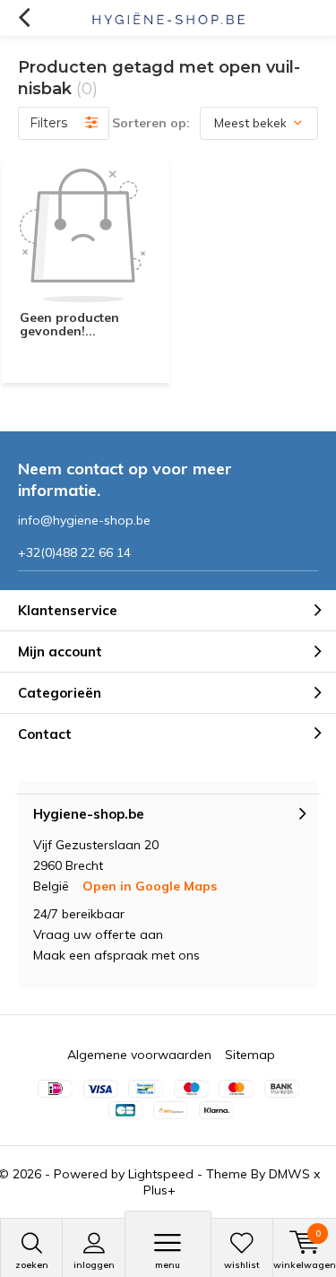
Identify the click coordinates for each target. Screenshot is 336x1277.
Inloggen (94, 1265)
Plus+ (159, 1190)
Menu (167, 1265)
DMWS (289, 1174)
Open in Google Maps (149, 886)
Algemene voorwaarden (139, 1055)
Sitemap (250, 1055)
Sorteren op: (151, 123)
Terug (23, 18)
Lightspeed (161, 1174)
